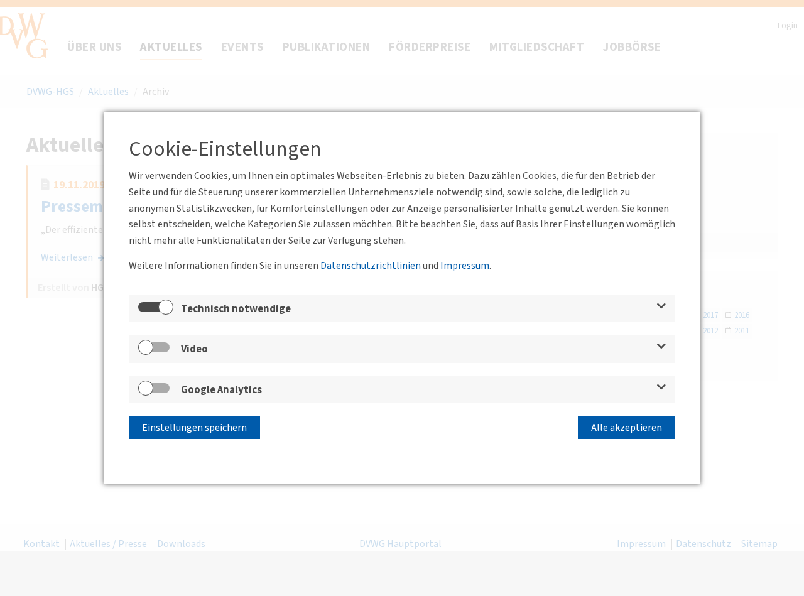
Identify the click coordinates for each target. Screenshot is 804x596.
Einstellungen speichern (194, 428)
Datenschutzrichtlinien (370, 266)
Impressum (464, 266)
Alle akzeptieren (626, 428)
